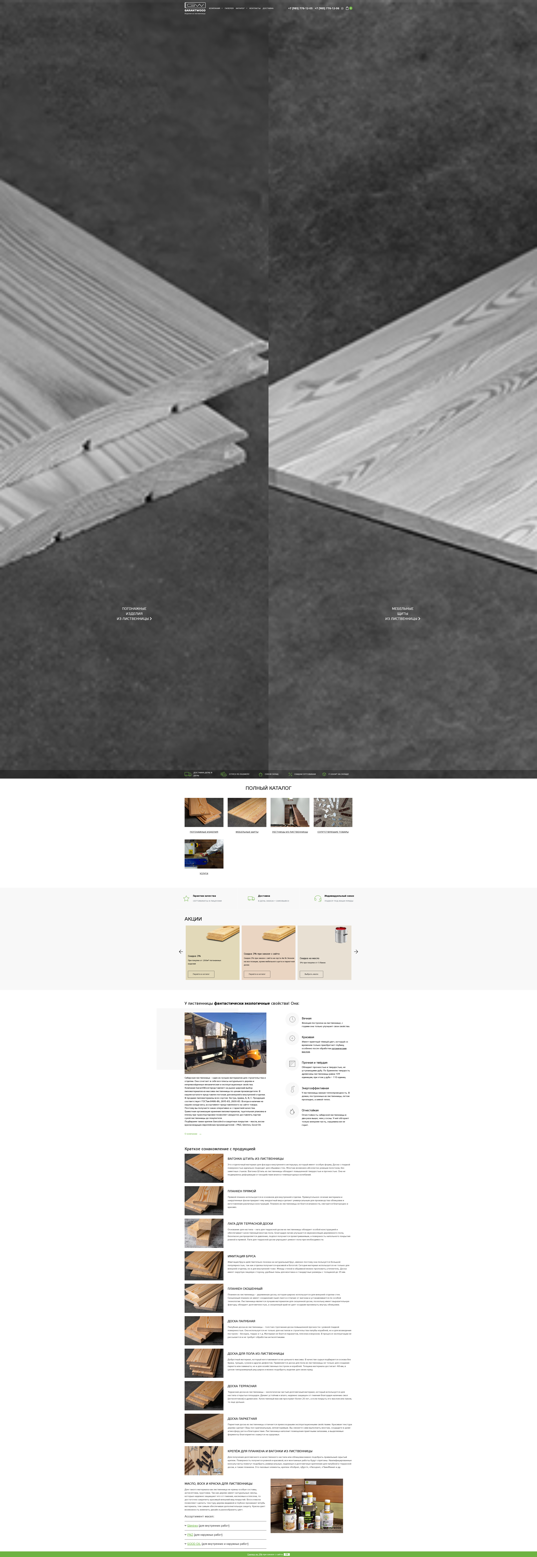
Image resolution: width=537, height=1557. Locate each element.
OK (286, 1554)
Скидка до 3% (254, 1554)
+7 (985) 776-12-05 (300, 8)
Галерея (229, 8)
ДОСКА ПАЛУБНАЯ (241, 1321)
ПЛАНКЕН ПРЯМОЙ (242, 1191)
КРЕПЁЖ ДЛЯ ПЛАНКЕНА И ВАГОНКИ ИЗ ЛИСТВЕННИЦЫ (270, 1451)
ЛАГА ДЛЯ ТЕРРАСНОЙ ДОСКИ (250, 1224)
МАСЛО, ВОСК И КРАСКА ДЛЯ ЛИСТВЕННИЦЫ (218, 1483)
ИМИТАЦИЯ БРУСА (242, 1256)
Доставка (268, 8)
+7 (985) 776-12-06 (327, 8)
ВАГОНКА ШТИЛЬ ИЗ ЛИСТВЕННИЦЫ (256, 1159)
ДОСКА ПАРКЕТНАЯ (242, 1419)
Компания (214, 8)
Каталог (240, 8)
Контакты (255, 8)
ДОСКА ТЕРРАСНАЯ (242, 1386)
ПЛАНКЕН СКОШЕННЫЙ (245, 1289)
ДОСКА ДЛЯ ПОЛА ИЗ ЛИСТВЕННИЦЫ (256, 1354)
